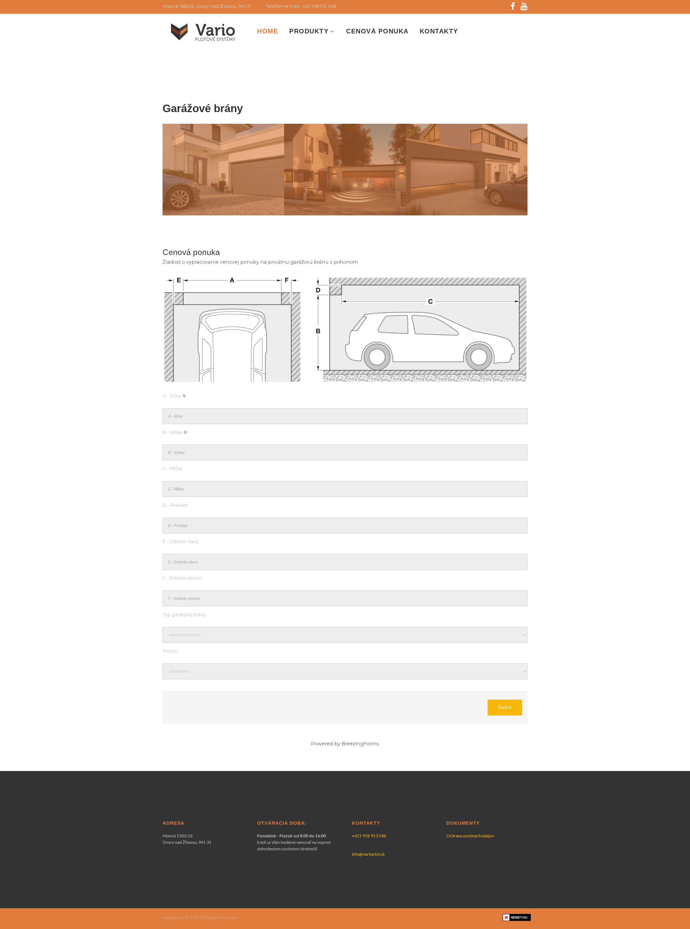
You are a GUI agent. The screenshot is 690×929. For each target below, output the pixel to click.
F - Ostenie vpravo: (182, 578)
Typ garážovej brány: (185, 614)
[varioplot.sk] (203, 32)
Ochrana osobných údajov (470, 835)
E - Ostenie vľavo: (181, 541)
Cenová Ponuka (377, 31)
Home (267, 31)
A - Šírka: (172, 395)
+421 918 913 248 (369, 835)
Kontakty (439, 31)
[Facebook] (512, 6)
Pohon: (170, 651)
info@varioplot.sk (368, 853)
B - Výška (173, 432)
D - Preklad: (175, 505)
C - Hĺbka (172, 468)
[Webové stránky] (517, 917)
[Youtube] (523, 6)
